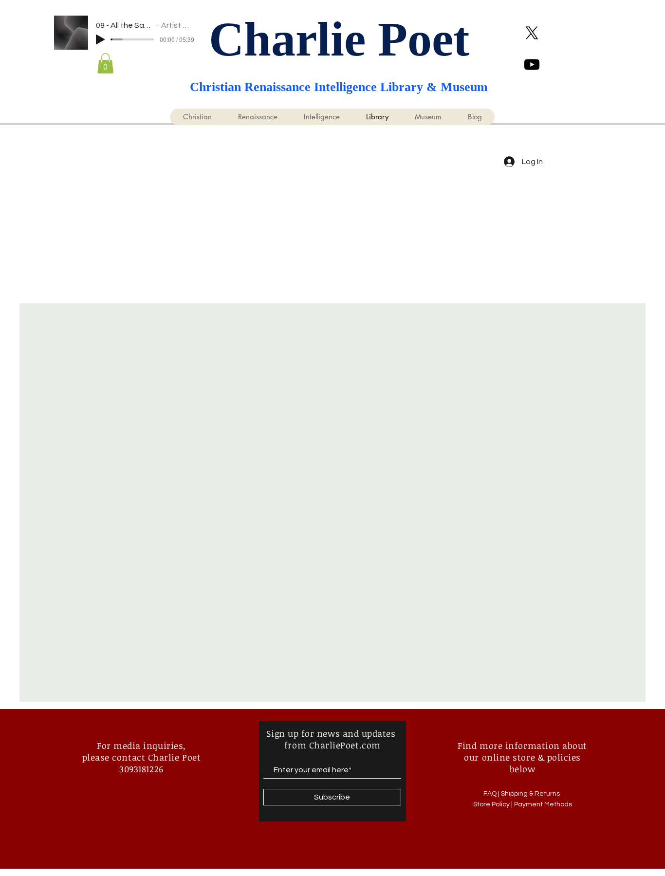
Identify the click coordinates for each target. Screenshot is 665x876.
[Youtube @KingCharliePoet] (532, 65)
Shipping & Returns (531, 793)
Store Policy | (493, 804)
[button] (105, 63)
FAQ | (492, 793)
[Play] (100, 39)
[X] (532, 33)
